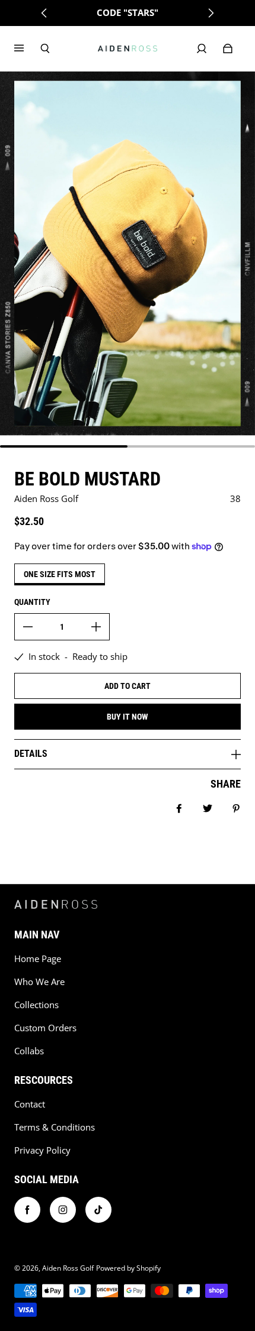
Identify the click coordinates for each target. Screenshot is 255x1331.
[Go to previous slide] (44, 13)
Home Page (37, 959)
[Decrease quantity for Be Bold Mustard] (28, 627)
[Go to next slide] (210, 13)
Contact (29, 1104)
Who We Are (39, 982)
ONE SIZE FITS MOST (59, 574)
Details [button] (30, 753)
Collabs (29, 1051)
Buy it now (127, 716)
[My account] (202, 48)
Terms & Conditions (54, 1127)
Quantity (32, 602)
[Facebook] (27, 1210)
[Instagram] (63, 1210)
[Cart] (228, 48)
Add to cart (127, 686)
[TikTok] (98, 1210)
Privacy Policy (42, 1150)
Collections (36, 1005)
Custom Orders (45, 1028)
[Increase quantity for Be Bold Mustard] (96, 627)
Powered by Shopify (128, 1268)
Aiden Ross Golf (68, 1268)
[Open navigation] (27, 48)
